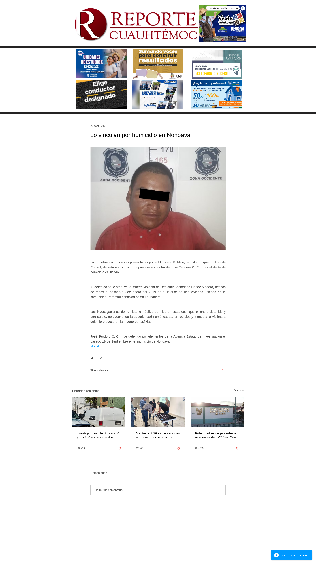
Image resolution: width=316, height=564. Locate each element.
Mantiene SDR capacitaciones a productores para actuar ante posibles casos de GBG (158, 435)
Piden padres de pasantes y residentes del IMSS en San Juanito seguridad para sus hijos (215, 435)
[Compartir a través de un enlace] (101, 358)
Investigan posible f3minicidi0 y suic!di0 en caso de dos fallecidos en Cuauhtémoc (97, 435)
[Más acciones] (223, 126)
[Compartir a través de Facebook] (92, 358)
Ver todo (239, 390)
